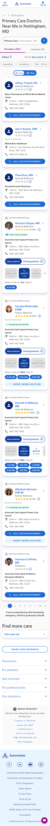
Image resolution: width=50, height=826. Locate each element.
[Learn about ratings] (39, 229)
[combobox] (22, 40)
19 (40, 606)
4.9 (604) (33, 316)
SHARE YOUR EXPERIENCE (25, 649)
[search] (44, 41)
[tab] (12, 49)
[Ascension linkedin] (19, 764)
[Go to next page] (45, 606)
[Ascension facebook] (9, 764)
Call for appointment (27, 115)
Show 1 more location (27, 384)
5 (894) (32, 413)
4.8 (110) (32, 499)
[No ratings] (30, 89)
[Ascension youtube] (30, 764)
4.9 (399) (32, 230)
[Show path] (4, 15)
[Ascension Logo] (25, 755)
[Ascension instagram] (40, 764)
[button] (41, 261)
